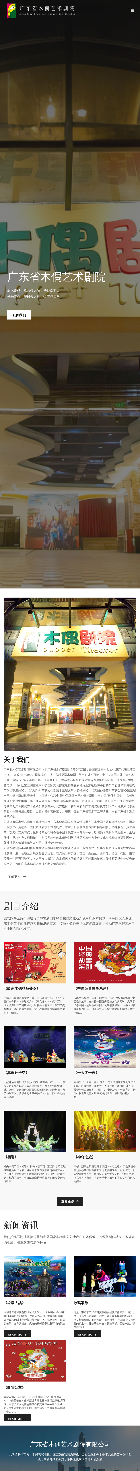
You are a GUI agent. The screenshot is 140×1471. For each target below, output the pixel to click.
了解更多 (14, 876)
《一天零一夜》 (86, 1072)
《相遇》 (11, 1156)
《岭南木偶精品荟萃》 (22, 988)
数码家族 (81, 1302)
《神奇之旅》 (85, 1156)
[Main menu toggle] (133, 10)
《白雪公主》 (15, 1387)
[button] (19, 315)
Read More (17, 1334)
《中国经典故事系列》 (92, 988)
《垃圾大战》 (15, 1302)
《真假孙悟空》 (16, 1072)
